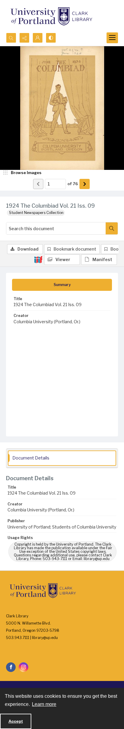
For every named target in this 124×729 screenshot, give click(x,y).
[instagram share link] (23, 667)
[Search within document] (112, 228)
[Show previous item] (38, 184)
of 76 (72, 183)
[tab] (62, 285)
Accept (15, 721)
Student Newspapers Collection (36, 212)
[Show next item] (84, 184)
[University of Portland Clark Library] (51, 16)
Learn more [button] (44, 704)
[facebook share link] (11, 667)
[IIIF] (38, 259)
